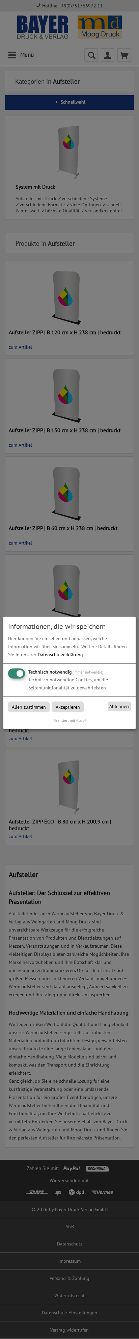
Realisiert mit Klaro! (70, 720)
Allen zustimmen (29, 707)
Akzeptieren (68, 707)
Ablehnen (119, 706)
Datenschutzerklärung (60, 654)
